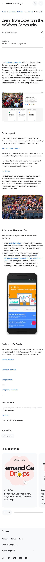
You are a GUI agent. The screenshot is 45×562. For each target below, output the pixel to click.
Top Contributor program (10, 148)
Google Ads (8, 436)
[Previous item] (4, 512)
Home (4, 12)
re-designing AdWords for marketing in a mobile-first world (23, 258)
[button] (42, 32)
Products (30, 12)
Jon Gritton (6, 171)
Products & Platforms (16, 12)
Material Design (15, 243)
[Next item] (9, 512)
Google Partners (7, 380)
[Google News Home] (14, 3)
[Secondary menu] (40, 3)
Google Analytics (8, 359)
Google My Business (9, 370)
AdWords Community (13, 63)
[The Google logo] (6, 531)
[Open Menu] (2, 3)
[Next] (41, 11)
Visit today (5, 415)
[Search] (34, 3)
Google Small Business (10, 390)
